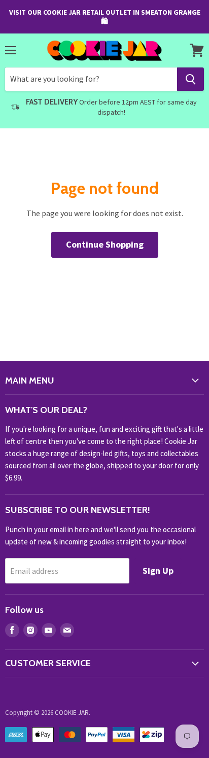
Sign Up (158, 570)
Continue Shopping (105, 244)
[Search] (190, 79)
